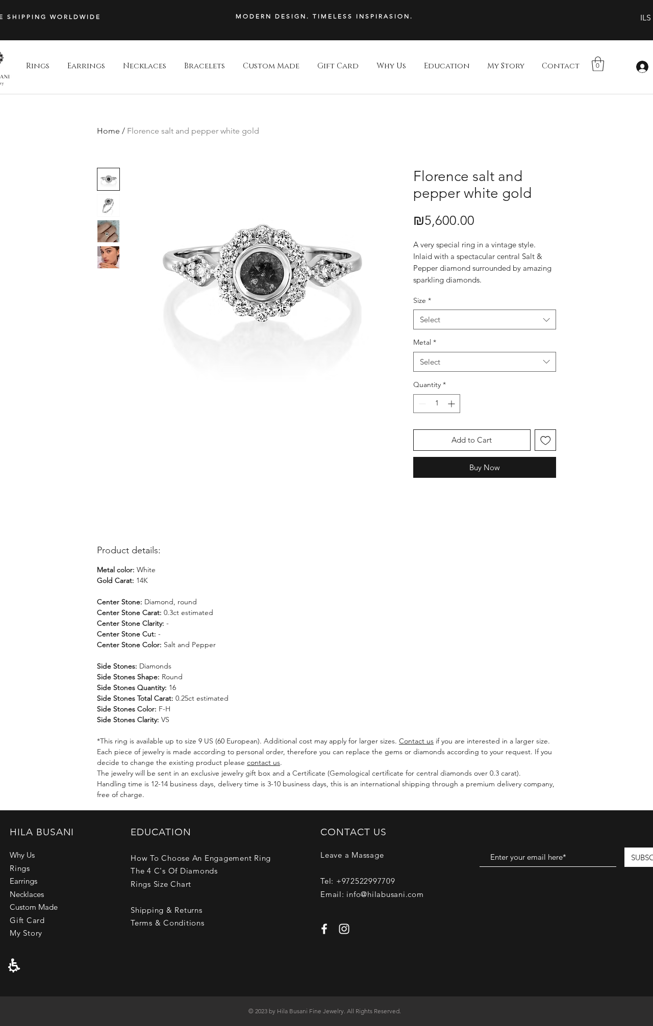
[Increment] (452, 404)
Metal (424, 342)
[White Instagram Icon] (344, 929)
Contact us (416, 741)
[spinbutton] (437, 404)
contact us (263, 762)
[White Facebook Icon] (324, 929)
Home (108, 131)
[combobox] (484, 319)
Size (422, 300)
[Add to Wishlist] (546, 440)
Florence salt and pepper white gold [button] (193, 131)
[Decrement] (421, 404)
